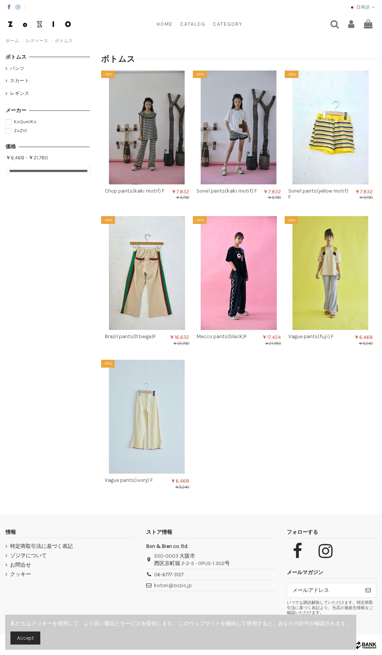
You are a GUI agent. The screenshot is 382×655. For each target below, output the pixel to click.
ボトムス (16, 57)
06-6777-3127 (169, 574)
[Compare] (142, 182)
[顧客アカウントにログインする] (351, 24)
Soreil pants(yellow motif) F (318, 194)
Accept (25, 638)
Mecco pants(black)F (222, 336)
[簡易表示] (152, 182)
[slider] (8, 170)
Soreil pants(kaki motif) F (227, 191)
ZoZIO (20, 130)
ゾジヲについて (28, 555)
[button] (227, 24)
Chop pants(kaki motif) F (135, 191)
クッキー (20, 574)
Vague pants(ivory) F (129, 480)
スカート (19, 80)
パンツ (17, 68)
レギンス (19, 93)
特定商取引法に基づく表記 (41, 546)
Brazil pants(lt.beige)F (130, 336)
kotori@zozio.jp (173, 585)
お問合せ (20, 565)
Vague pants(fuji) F (311, 336)
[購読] (368, 590)
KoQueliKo (25, 121)
